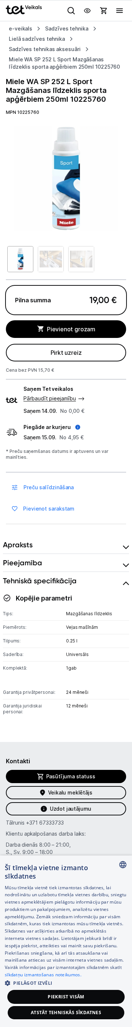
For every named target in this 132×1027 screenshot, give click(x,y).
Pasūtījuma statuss (70, 776)
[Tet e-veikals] (24, 9)
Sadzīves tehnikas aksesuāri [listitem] (45, 49)
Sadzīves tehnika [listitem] (66, 28)
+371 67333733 (45, 822)
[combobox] (122, 864)
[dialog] (66, 941)
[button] (51, 427)
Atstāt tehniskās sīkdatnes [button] (66, 1012)
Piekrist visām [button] (66, 997)
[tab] (66, 545)
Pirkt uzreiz (66, 352)
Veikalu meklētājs (70, 792)
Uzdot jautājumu (70, 809)
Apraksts (18, 544)
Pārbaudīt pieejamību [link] (49, 398)
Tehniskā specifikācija (40, 580)
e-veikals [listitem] (20, 28)
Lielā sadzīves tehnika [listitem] (37, 39)
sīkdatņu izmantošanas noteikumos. (43, 975)
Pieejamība (22, 562)
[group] (66, 178)
